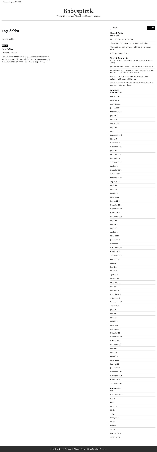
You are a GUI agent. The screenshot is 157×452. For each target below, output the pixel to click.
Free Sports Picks (116, 394)
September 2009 (116, 383)
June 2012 (113, 267)
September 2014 (116, 178)
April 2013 (114, 232)
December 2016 (116, 143)
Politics (4, 46)
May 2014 (113, 189)
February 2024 (115, 104)
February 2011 (115, 329)
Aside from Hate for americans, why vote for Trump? (134, 67)
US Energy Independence (119, 53)
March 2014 (114, 197)
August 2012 (114, 259)
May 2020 (113, 119)
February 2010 (115, 364)
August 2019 (114, 123)
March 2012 (114, 279)
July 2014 (113, 185)
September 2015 (116, 162)
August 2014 (114, 182)
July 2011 (113, 310)
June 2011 (113, 313)
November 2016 (116, 147)
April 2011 (114, 321)
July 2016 (113, 151)
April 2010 (114, 356)
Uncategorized (115, 433)
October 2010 (115, 341)
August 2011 (114, 306)
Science (113, 426)
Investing (113, 406)
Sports (112, 429)
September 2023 (116, 112)
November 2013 (116, 209)
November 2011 (116, 294)
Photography (114, 418)
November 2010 (116, 337)
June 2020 (113, 116)
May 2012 (113, 271)
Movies (112, 410)
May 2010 (113, 352)
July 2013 (113, 220)
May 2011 (113, 317)
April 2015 (114, 166)
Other (112, 414)
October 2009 (115, 379)
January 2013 (115, 240)
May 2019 (113, 131)
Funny (112, 398)
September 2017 (116, 135)
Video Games (115, 437)
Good (112, 402)
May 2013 (113, 228)
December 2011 (116, 290)
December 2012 (116, 244)
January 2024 (115, 108)
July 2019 (113, 127)
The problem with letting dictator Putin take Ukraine (129, 43)
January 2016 (115, 158)
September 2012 (116, 255)
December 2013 (116, 205)
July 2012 (113, 263)
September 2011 (116, 302)
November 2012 (116, 247)
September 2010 (116, 345)
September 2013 (116, 217)
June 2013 (113, 224)
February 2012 (115, 282)
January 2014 (115, 201)
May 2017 (113, 139)
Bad (111, 391)
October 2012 (115, 251)
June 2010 (113, 348)
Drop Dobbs (7, 49)
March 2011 (114, 325)
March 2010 (114, 360)
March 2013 (114, 236)
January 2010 (115, 368)
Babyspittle (78, 11)
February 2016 (115, 154)
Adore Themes (100, 449)
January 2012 (115, 286)
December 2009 (116, 372)
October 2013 (115, 213)
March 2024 (114, 100)
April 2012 (114, 275)
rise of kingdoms (116, 70)
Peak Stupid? (114, 35)
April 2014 (114, 193)
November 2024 (116, 92)
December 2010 (116, 333)
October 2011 (115, 298)
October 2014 (115, 174)
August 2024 (114, 96)
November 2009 (116, 376)
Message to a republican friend (121, 39)
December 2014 (116, 170)
